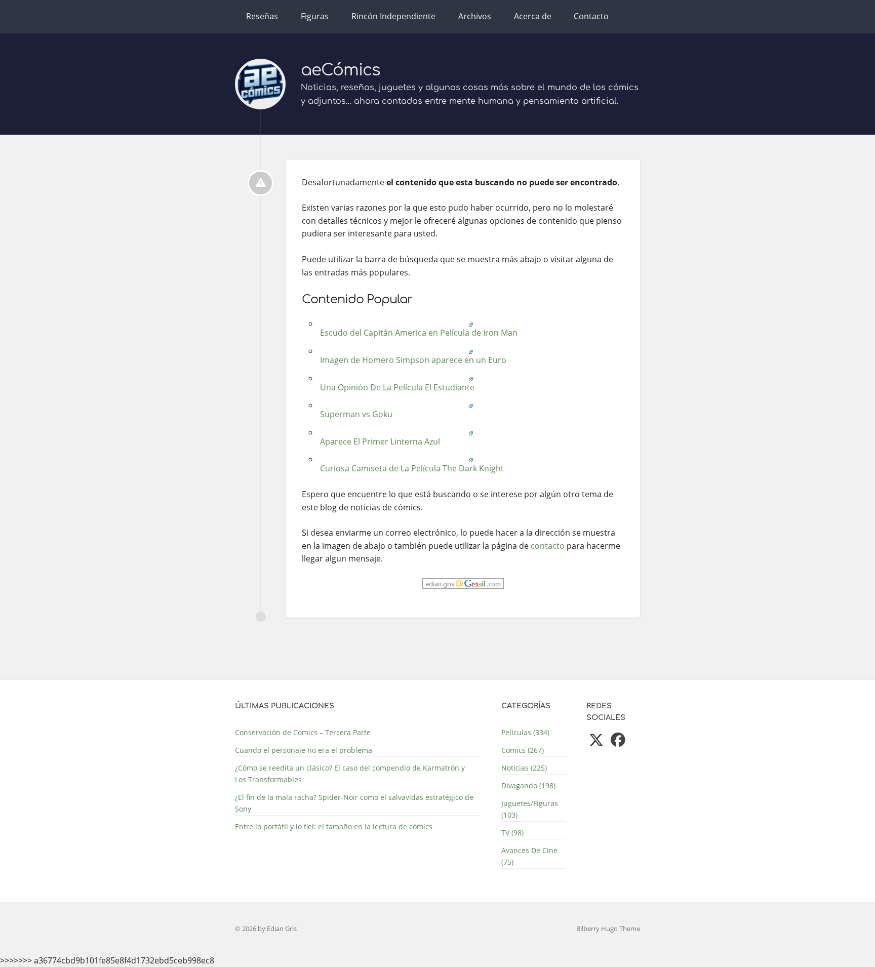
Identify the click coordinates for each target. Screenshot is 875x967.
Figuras (315, 16)
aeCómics (340, 70)
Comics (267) (522, 750)
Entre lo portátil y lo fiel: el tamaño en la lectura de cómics (333, 826)
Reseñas (262, 16)
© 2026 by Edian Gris (266, 928)
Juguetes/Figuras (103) (529, 809)
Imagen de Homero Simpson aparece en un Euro (412, 360)
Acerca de (532, 16)
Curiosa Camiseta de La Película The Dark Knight (411, 468)
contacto (548, 545)
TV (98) (512, 832)
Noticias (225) (524, 768)
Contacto (591, 16)
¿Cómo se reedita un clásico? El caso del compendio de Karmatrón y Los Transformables (350, 773)
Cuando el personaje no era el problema (303, 750)
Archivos (474, 16)
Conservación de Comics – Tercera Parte (303, 732)
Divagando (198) (528, 785)
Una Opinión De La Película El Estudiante (396, 387)
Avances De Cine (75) (529, 856)
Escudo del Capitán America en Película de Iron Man (418, 332)
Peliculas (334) (525, 732)
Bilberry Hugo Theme (608, 928)
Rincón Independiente (393, 16)
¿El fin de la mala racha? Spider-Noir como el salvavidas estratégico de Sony (354, 803)
